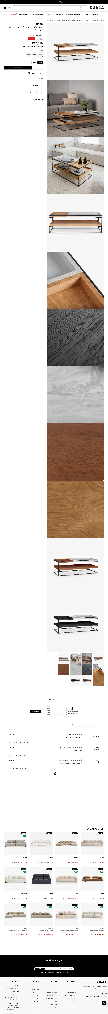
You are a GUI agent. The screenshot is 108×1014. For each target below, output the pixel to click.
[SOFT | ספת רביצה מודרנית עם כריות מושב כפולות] (41, 843)
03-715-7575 (13, 985)
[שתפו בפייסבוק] (37, 73)
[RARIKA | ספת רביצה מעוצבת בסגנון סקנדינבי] (66, 843)
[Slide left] (103, 2)
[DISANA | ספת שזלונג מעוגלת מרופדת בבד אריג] (92, 914)
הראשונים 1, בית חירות (14, 1005)
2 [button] (52, 774)
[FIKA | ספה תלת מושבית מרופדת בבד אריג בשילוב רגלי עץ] (66, 914)
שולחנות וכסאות (94, 20)
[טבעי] (40, 54)
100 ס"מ (40, 62)
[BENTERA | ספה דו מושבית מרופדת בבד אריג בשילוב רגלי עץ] (15, 879)
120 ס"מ (34, 62)
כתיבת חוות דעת (35, 711)
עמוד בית (102, 20)
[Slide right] (5, 2)
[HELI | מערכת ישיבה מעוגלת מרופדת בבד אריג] (92, 879)
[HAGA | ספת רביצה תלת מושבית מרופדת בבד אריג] (66, 879)
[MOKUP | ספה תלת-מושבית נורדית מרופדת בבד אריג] (92, 843)
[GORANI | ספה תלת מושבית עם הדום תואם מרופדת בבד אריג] (15, 914)
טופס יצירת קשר (12, 991)
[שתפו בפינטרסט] (33, 73)
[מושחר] (34, 54)
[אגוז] (28, 54)
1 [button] (55, 774)
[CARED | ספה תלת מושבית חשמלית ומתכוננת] (41, 879)
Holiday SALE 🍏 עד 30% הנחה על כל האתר (54, 2)
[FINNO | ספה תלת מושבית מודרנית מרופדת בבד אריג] (15, 843)
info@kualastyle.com (11, 988)
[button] (57, 707)
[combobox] (49, 8)
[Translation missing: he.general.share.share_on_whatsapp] (29, 73)
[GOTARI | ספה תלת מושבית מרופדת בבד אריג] (41, 914)
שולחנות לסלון (80, 20)
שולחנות (87, 20)
